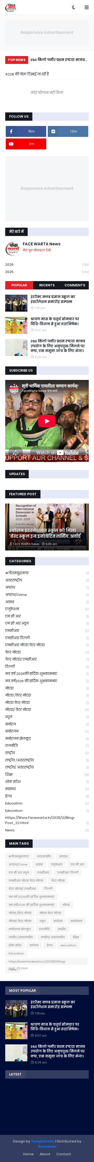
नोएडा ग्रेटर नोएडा (47, 702)
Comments (74, 285)
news (47, 830)
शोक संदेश (47, 781)
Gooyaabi (47, 1146)
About (45, 1154)
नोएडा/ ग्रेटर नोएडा (47, 709)
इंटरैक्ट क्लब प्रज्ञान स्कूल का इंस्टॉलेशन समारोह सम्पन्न (53, 299)
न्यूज (47, 717)
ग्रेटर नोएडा (47, 652)
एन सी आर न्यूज (47, 623)
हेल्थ (47, 796)
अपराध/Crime (47, 594)
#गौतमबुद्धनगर (47, 573)
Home (28, 1154)
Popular (19, 285)
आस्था (47, 602)
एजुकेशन (47, 609)
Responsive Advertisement (47, 32)
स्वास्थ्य (47, 788)
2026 (47, 264)
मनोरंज (47, 724)
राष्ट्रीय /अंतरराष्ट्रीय (47, 760)
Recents (47, 285)
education (47, 803)
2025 (47, 271)
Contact (63, 1154)
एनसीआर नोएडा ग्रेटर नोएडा (47, 645)
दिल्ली (47, 666)
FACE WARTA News (42, 244)
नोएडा (47, 688)
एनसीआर (47, 630)
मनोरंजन (47, 731)
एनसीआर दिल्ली (47, 638)
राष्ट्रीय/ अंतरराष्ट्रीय (47, 767)
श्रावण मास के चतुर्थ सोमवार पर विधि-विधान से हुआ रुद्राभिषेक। (55, 321)
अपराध (47, 587)
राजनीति (47, 745)
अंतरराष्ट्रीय (47, 580)
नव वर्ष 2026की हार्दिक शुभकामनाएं (47, 673)
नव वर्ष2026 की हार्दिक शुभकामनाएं (47, 681)
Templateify (42, 1141)
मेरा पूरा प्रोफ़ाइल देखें (37, 250)
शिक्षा (47, 774)
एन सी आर (47, 616)
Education (47, 810)
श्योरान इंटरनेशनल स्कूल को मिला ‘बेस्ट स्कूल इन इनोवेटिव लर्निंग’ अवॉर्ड (45, 533)
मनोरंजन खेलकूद (47, 738)
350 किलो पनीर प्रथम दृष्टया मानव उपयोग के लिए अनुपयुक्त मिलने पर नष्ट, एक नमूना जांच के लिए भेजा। (57, 60)
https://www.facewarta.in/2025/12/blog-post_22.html (47, 820)
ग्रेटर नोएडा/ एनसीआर (47, 659)
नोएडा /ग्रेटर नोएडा (47, 695)
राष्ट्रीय (47, 753)
